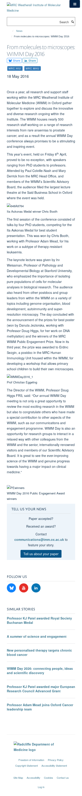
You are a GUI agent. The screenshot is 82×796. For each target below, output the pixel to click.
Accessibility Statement (54, 765)
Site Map (18, 777)
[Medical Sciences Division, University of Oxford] (41, 756)
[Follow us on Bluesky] (12, 588)
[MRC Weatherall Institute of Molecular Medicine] (35, 6)
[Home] (10, 30)
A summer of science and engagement (37, 636)
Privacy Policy (56, 760)
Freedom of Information (31, 760)
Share (16, 60)
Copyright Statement (26, 765)
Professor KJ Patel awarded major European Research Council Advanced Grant (41, 688)
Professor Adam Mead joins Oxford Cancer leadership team (40, 707)
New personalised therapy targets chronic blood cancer (39, 652)
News (19, 31)
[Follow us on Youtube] (24, 588)
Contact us (63, 777)
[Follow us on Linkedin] (36, 588)
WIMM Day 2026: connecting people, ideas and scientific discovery (40, 670)
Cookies (48, 777)
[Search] (72, 21)
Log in (41, 787)
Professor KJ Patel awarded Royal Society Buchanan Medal (39, 620)
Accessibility (33, 777)
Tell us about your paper (41, 554)
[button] (74, 4)
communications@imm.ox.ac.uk (39, 539)
